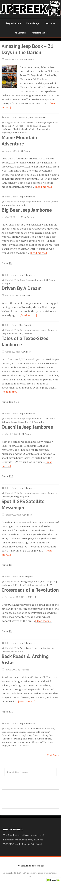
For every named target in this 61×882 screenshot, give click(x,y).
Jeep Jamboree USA (12, 333)
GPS (43, 581)
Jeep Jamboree (33, 201)
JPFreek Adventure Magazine (30, 9)
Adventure (30, 330)
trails (14, 651)
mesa (30, 738)
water (21, 651)
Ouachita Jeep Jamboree (27, 427)
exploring (27, 735)
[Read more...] (43, 186)
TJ (31, 422)
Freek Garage (32, 23)
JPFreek (47, 201)
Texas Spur (23, 422)
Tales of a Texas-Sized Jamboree (25, 341)
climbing (45, 731)
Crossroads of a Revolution (30, 590)
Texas (14, 422)
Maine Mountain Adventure (19, 140)
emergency (25, 581)
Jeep (21, 125)
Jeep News (50, 23)
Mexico (32, 129)
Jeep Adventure (13, 23)
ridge (4, 745)
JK (44, 280)
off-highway (17, 496)
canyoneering (18, 731)
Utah (19, 745)
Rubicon (6, 422)
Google (36, 581)
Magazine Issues (40, 32)
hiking (45, 735)
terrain (12, 745)
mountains (7, 742)
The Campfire (19, 32)
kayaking (17, 738)
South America (19, 132)
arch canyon (48, 728)
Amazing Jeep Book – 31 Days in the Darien (27, 49)
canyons (30, 731)
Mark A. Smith (20, 129)
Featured (23, 117)
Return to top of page (32, 865)
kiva (25, 738)
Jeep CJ (40, 125)
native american (21, 742)
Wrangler (7, 283)
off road (35, 742)
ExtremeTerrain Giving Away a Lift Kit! (23, 839)
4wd (22, 728)
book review (26, 122)
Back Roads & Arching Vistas (25, 659)
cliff (38, 731)
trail (27, 496)
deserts (16, 735)
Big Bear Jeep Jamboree (27, 210)
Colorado (6, 735)
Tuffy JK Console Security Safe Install (22, 844)
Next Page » (53, 755)
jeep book (30, 125)
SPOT (49, 585)
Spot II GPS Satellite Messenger (23, 504)
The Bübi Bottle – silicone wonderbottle (24, 835)
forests (37, 735)
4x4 (21, 330)
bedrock (6, 731)
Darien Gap (40, 122)
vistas (26, 745)
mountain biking (43, 738)
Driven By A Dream (22, 288)
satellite (40, 585)
